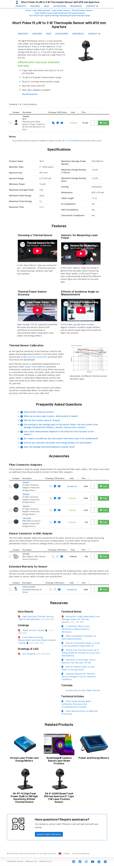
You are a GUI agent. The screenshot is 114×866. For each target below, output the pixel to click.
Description (27, 112)
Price (84, 112)
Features (35, 6)
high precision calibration (34, 357)
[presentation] (57, 433)
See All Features (29, 94)
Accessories (59, 6)
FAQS (46, 6)
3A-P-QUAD (70, 140)
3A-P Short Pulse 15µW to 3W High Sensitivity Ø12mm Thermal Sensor (60, 15)
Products (21, 6)
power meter (31, 366)
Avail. (73, 112)
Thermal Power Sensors (82, 10)
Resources (76, 6)
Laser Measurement (41, 10)
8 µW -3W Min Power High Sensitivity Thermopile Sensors (60, 13)
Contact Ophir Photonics (49, 834)
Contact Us (92, 6)
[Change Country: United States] (60, 853)
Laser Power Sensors (61, 10)
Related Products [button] (59, 724)
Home (28, 10)
